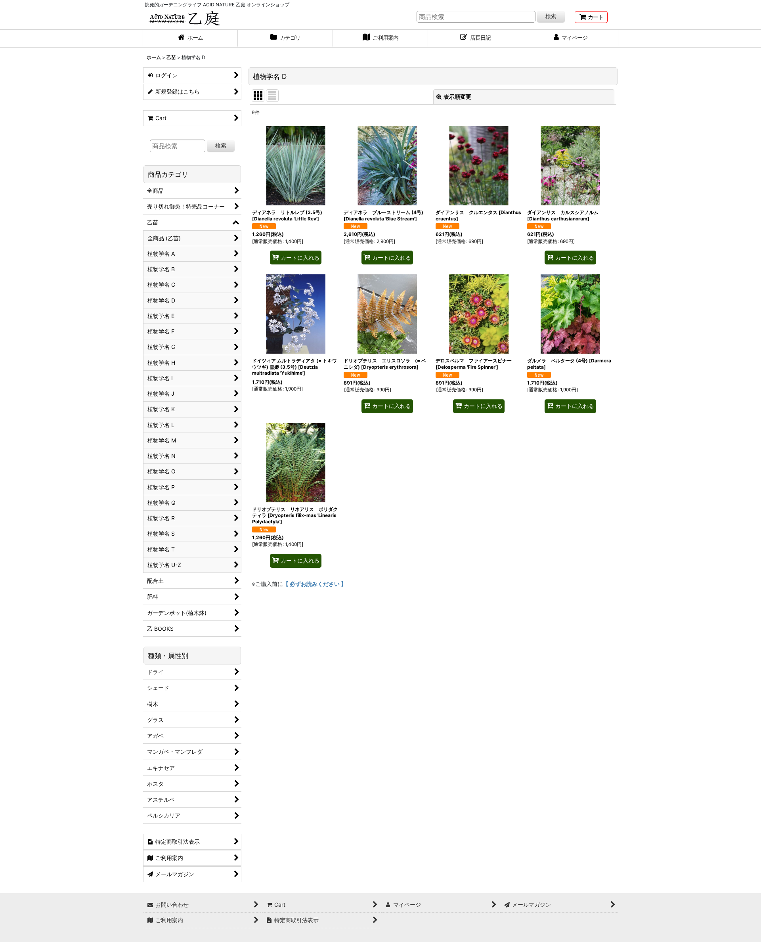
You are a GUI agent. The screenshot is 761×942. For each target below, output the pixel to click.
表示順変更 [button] (457, 96)
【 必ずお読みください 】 (314, 583)
